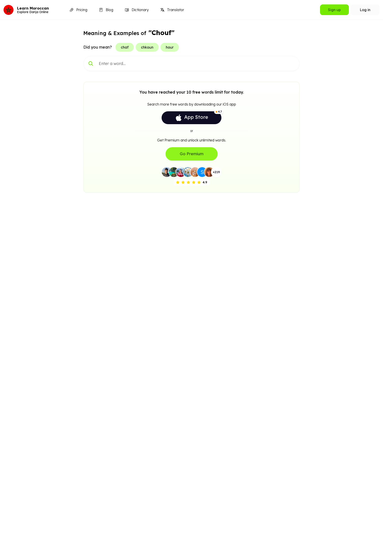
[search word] (90, 63)
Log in (365, 10)
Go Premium (191, 153)
